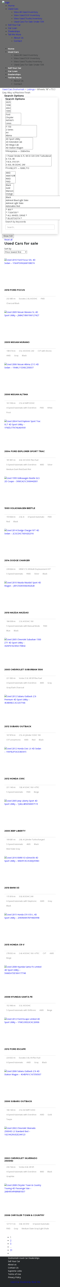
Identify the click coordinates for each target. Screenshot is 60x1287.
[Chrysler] (13, 117)
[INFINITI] (13, 120)
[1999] (8, 111)
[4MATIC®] (10, 175)
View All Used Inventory (26, 12)
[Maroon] (10, 190)
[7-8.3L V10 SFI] (28, 161)
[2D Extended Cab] (19, 141)
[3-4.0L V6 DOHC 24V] (28, 164)
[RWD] (10, 178)
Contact (18, 41)
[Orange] (10, 193)
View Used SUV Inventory (27, 15)
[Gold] (10, 188)
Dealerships (14, 31)
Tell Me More (14, 34)
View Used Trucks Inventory (28, 18)
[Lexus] (13, 123)
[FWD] (10, 181)
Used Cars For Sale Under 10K (29, 21)
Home (11, 5)
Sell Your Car (14, 25)
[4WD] (10, 172)
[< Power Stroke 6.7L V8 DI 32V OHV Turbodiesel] (28, 155)
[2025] (8, 102)
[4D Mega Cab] (19, 144)
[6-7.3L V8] (28, 158)
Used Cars (13, 9)
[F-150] (21, 126)
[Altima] (21, 135)
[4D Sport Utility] (19, 139)
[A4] (21, 132)
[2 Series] (21, 129)
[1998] (8, 105)
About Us (18, 37)
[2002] (8, 108)
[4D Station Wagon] (19, 147)
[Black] (10, 185)
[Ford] (13, 114)
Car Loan (12, 28)
